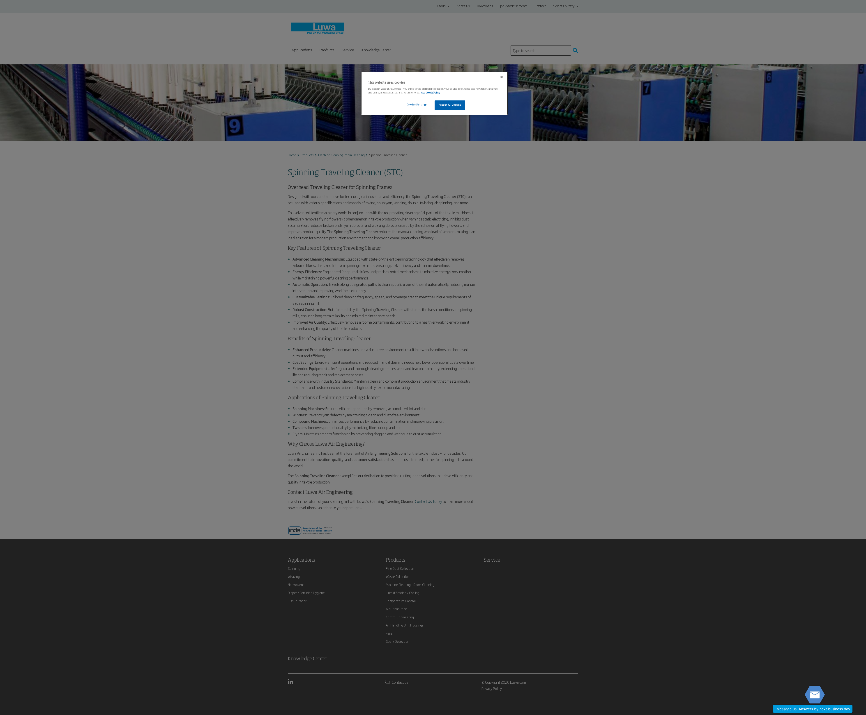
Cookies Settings (417, 104)
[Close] (502, 77)
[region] (434, 93)
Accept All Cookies (450, 105)
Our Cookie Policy (430, 92)
